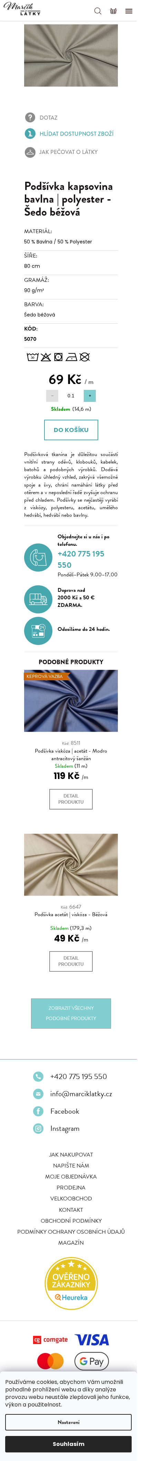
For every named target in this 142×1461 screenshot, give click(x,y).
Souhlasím (68, 1444)
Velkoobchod (68, 1215)
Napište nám (68, 1182)
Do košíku (68, 438)
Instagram (62, 1145)
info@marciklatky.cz (79, 1110)
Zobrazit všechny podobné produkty (68, 1030)
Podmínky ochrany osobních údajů (68, 1248)
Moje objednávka (68, 1193)
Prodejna (68, 1204)
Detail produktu (68, 819)
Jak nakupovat (68, 1171)
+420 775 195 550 (76, 1093)
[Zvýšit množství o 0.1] (87, 405)
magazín (68, 1259)
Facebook (62, 1128)
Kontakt (69, 1226)
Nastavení (69, 1422)
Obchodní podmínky (68, 1237)
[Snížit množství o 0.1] (50, 405)
